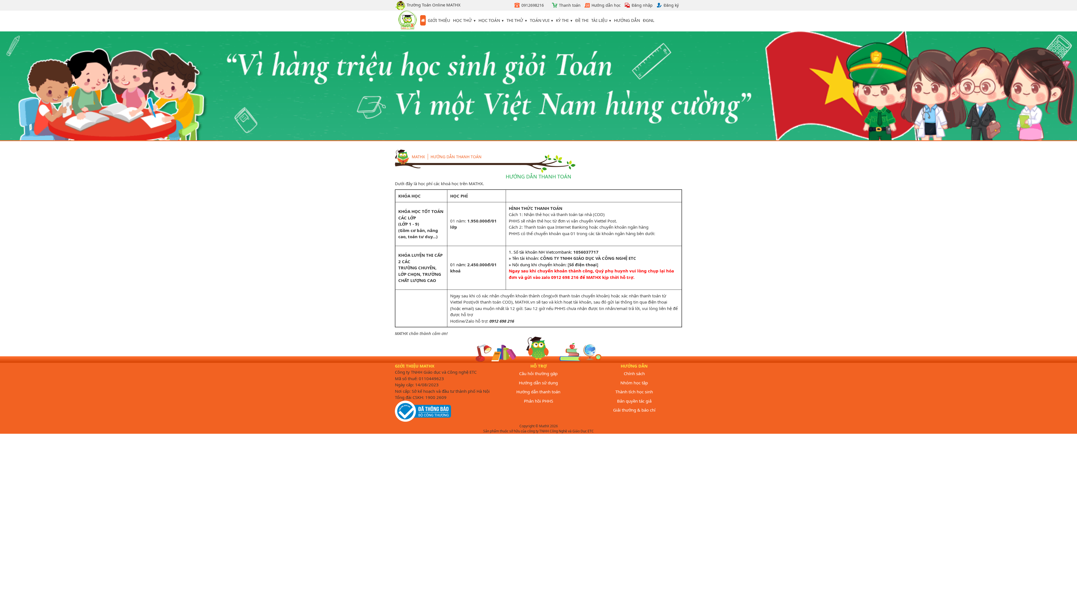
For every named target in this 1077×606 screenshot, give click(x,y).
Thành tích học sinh (634, 391)
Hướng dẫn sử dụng (538, 382)
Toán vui (539, 20)
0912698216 (532, 5)
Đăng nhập (642, 5)
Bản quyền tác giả (634, 401)
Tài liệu (599, 20)
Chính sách (634, 373)
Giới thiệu (439, 20)
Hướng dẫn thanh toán (456, 156)
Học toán (489, 20)
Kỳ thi (562, 20)
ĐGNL (648, 20)
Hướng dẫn (627, 20)
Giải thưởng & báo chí (634, 410)
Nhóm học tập (634, 382)
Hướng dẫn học (606, 5)
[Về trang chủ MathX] (423, 20)
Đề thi (581, 20)
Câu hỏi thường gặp (538, 373)
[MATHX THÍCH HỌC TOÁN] (407, 21)
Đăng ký (671, 5)
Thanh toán (570, 5)
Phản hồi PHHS (538, 401)
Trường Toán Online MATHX (433, 5)
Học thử (462, 20)
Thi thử (515, 20)
